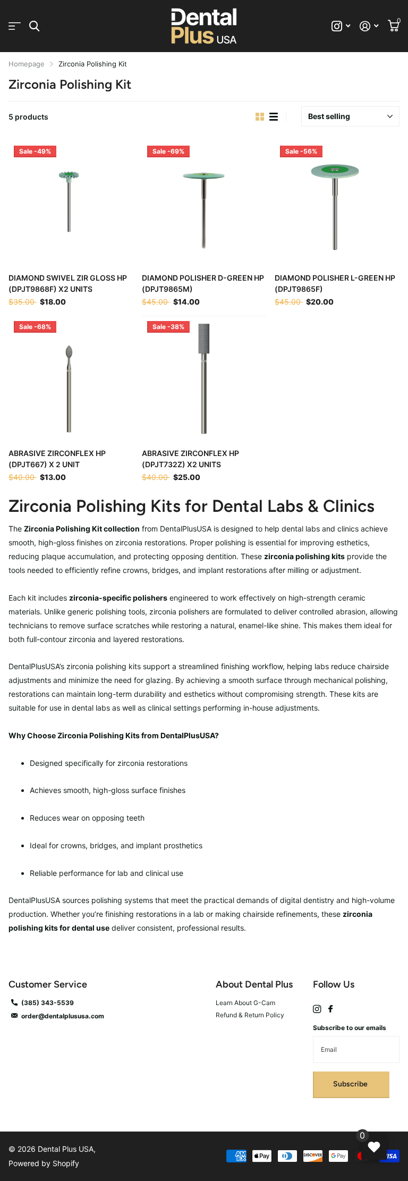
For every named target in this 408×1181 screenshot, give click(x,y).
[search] (34, 26)
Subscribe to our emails (349, 1028)
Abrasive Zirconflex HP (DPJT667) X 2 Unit (57, 459)
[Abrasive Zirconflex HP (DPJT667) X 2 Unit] (70, 378)
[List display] (273, 117)
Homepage (26, 64)
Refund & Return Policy (250, 1015)
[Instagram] (317, 1009)
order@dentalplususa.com (62, 1016)
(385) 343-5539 (47, 1003)
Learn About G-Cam (245, 1003)
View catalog (14, 26)
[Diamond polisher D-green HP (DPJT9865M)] (204, 202)
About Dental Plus (254, 984)
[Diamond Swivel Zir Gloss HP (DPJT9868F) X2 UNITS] (70, 202)
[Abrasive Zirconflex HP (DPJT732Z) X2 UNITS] (204, 378)
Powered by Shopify (43, 1163)
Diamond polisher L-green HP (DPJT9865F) (335, 283)
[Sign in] (369, 26)
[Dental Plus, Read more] (341, 26)
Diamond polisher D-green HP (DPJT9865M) (203, 283)
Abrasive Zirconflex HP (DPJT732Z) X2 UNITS (190, 459)
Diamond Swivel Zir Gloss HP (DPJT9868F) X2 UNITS (67, 283)
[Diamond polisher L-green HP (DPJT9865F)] (337, 202)
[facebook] (330, 1009)
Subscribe (351, 1084)
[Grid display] (260, 117)
